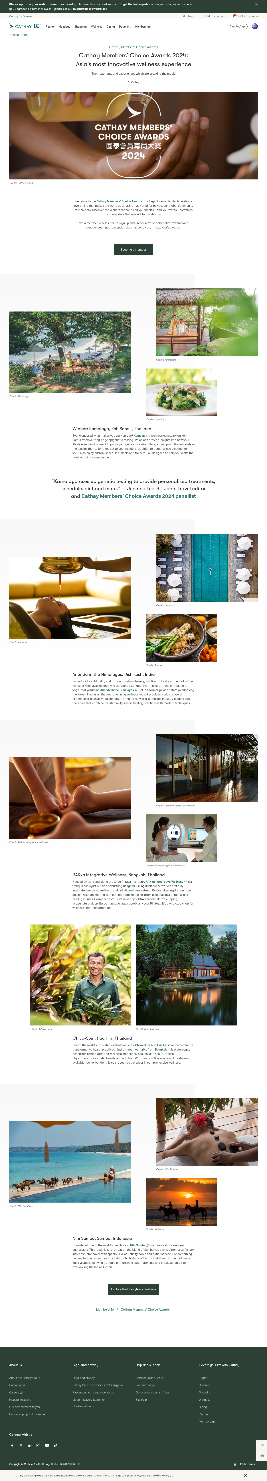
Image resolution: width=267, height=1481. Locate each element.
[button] (245, 1475)
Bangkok (129, 886)
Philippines (247, 1464)
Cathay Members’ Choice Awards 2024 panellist (138, 496)
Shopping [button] (80, 26)
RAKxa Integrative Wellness (165, 881)
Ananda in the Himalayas (117, 690)
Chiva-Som (143, 1045)
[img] (256, 4)
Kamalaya (141, 435)
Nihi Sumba (138, 1245)
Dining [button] (110, 26)
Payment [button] (125, 26)
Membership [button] (143, 26)
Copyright (15, 1464)
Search (191, 16)
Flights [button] (50, 26)
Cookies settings (83, 1406)
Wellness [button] (96, 26)
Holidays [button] (64, 26)
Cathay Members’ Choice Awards (119, 201)
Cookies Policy (160, 1475)
